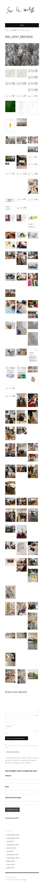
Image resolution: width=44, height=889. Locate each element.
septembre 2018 (13, 858)
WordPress (16, 879)
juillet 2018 (11, 861)
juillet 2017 (11, 868)
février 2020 (11, 848)
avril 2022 (10, 841)
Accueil (14, 30)
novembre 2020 (13, 845)
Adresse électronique (13, 798)
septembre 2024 (13, 835)
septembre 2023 (13, 838)
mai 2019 (10, 851)
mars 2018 (10, 865)
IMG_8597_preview (19, 37)
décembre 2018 (12, 855)
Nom (7, 787)
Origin (24, 879)
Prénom (8, 776)
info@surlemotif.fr (12, 818)
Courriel (8, 726)
